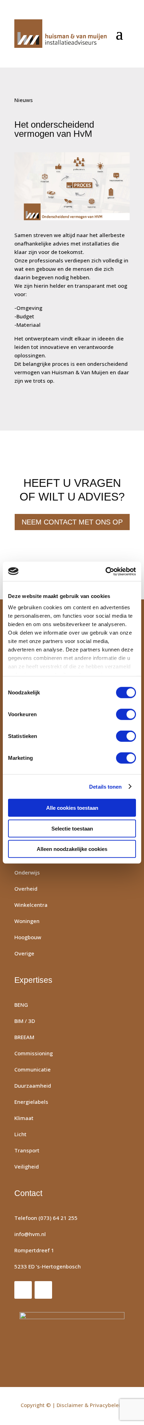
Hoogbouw (27, 937)
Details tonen (105, 786)
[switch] (126, 714)
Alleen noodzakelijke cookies (72, 849)
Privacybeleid (106, 1404)
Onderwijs (27, 872)
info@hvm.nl (30, 1234)
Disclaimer (70, 1404)
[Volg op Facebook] (23, 1290)
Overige (24, 953)
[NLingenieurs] (72, 1334)
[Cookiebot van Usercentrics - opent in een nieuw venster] (105, 571)
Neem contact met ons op (72, 522)
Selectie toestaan (72, 828)
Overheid (25, 888)
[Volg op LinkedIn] (43, 1290)
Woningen (26, 920)
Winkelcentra (31, 904)
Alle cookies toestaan (72, 808)
